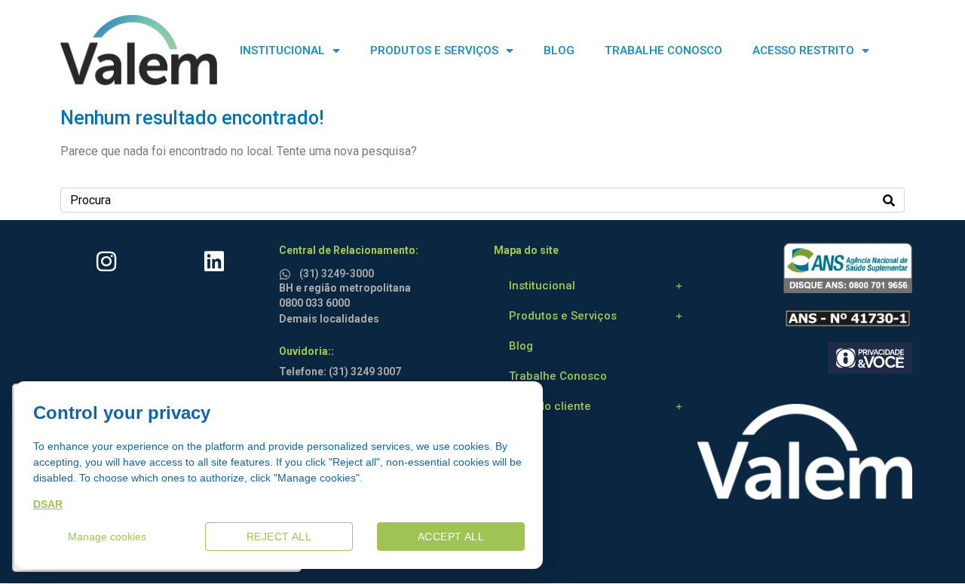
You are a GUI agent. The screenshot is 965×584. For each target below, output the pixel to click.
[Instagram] (106, 261)
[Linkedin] (214, 261)
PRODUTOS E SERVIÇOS (434, 50)
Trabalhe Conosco (558, 376)
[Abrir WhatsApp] (927, 546)
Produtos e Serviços (563, 316)
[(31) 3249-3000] (287, 271)
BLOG (559, 50)
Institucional (542, 285)
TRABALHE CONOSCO (663, 50)
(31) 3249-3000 (336, 274)
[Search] (889, 200)
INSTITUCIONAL (282, 50)
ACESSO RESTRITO (803, 50)
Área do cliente (550, 406)
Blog (521, 346)
